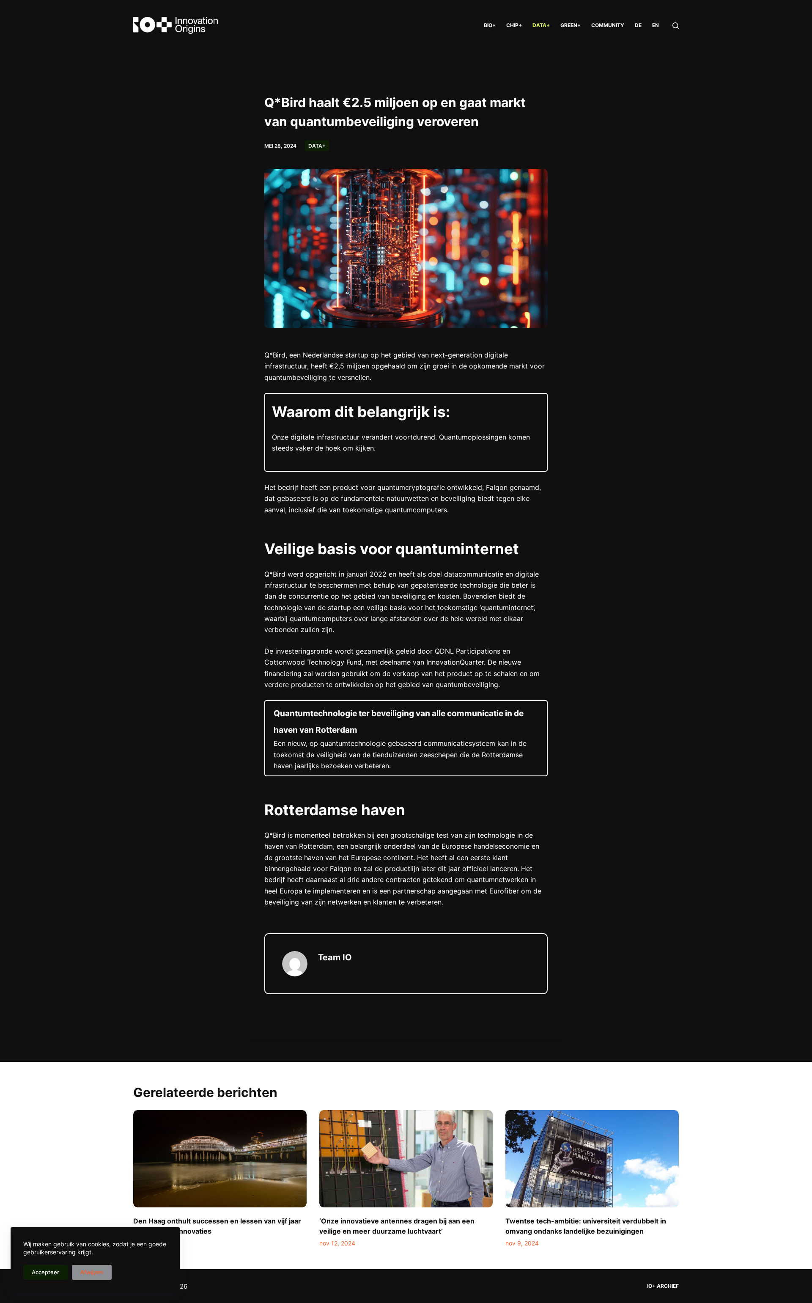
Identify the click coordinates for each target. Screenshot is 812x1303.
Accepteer (45, 1272)
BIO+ (490, 25)
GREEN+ (570, 25)
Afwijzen (91, 1272)
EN (655, 25)
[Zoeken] (675, 25)
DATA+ (541, 25)
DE (638, 25)
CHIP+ (514, 25)
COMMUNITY (607, 25)
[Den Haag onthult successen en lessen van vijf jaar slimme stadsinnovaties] (220, 1159)
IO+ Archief (663, 1286)
